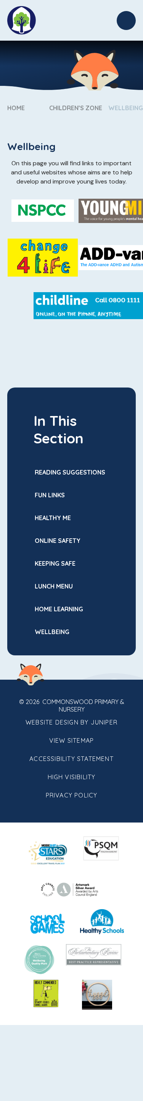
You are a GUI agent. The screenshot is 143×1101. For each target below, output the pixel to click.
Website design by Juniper (71, 722)
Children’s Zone (75, 108)
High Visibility (72, 777)
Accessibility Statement (71, 758)
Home (16, 108)
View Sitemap (71, 740)
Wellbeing (125, 108)
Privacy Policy (72, 795)
